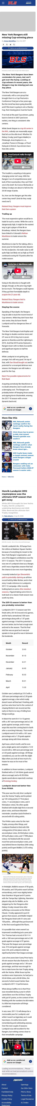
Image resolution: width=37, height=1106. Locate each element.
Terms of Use (26, 1095)
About (4, 1085)
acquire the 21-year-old (11, 295)
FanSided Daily (7, 1092)
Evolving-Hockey (10, 781)
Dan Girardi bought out (18, 362)
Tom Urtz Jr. (8, 516)
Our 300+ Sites (26, 1088)
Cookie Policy (7, 1099)
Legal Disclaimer (27, 1099)
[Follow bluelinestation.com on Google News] (30, 408)
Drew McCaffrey (10, 41)
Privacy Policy (7, 1095)
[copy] (14, 44)
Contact (5, 1088)
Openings (24, 1085)
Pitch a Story (26, 1092)
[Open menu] (3, 3)
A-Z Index (24, 1103)
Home (4, 477)
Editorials (11, 477)
